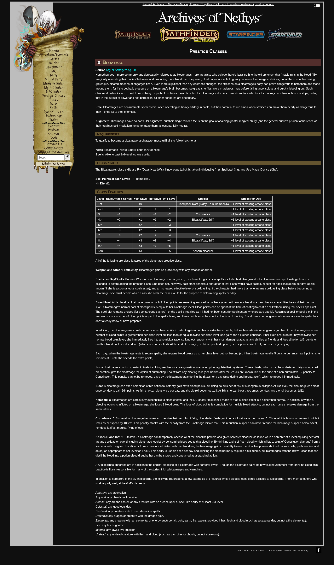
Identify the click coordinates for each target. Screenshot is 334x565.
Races (53, 100)
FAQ (53, 71)
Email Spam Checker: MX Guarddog (288, 550)
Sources (53, 134)
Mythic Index (53, 87)
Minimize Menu (53, 164)
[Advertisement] (122, 554)
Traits (53, 120)
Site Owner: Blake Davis (250, 550)
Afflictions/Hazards (53, 55)
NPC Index (53, 92)
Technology (54, 116)
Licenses (54, 126)
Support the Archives (53, 152)
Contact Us (53, 144)
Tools (53, 138)
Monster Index (53, 83)
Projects (53, 130)
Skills (53, 108)
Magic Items (54, 79)
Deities (54, 63)
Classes (54, 59)
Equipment (53, 67)
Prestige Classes (53, 96)
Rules (53, 104)
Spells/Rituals (53, 112)
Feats (53, 75)
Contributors (53, 148)
